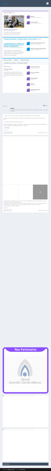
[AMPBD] (6, 106)
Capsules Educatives (12, 258)
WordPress (23, 469)
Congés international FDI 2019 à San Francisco (17, 283)
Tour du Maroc (8, 69)
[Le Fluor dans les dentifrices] (22, 254)
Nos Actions (11, 30)
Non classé (32, 67)
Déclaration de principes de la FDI (37, 42)
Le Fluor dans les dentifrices (12, 256)
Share (47, 132)
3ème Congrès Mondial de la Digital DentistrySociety (19, 242)
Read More (7, 223)
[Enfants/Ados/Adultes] (14, 21)
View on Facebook (41, 132)
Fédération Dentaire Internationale (38, 48)
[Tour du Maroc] (14, 66)
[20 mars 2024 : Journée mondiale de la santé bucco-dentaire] (21, 214)
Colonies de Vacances (35, 66)
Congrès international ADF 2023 (13, 231)
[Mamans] (28, 17)
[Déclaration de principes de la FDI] (28, 43)
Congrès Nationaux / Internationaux (15, 47)
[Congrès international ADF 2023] (16, 228)
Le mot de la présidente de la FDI (13, 269)
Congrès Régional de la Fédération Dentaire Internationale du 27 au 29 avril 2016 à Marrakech (14, 45)
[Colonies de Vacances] (28, 67)
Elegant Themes (11, 469)
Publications (38, 44)
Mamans (32, 16)
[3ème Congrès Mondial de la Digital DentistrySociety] (20, 239)
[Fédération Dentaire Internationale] (28, 49)
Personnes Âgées (34, 22)
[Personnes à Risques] (28, 73)
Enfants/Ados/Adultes (10, 29)
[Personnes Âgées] (28, 22)
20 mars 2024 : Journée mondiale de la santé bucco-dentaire (21, 216)
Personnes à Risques (34, 72)
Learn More (6, 127)
